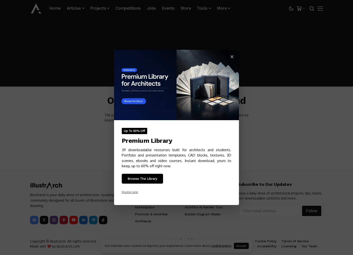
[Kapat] (232, 57)
